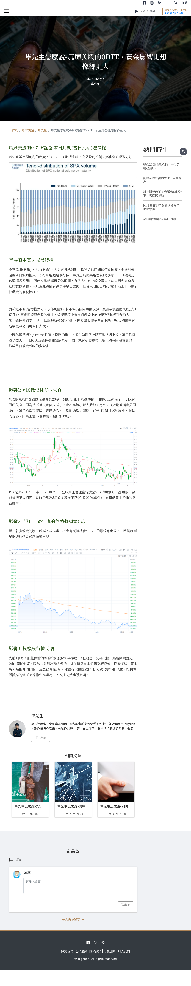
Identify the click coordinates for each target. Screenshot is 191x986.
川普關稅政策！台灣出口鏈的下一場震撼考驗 (162, 193)
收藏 (42, 738)
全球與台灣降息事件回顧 (159, 219)
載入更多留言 (71, 919)
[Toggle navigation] (6, 10)
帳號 (184, 2)
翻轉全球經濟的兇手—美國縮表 (162, 180)
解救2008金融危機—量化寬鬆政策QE (161, 166)
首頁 (15, 130)
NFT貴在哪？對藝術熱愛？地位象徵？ (161, 207)
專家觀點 (28, 130)
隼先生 (42, 130)
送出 (124, 905)
